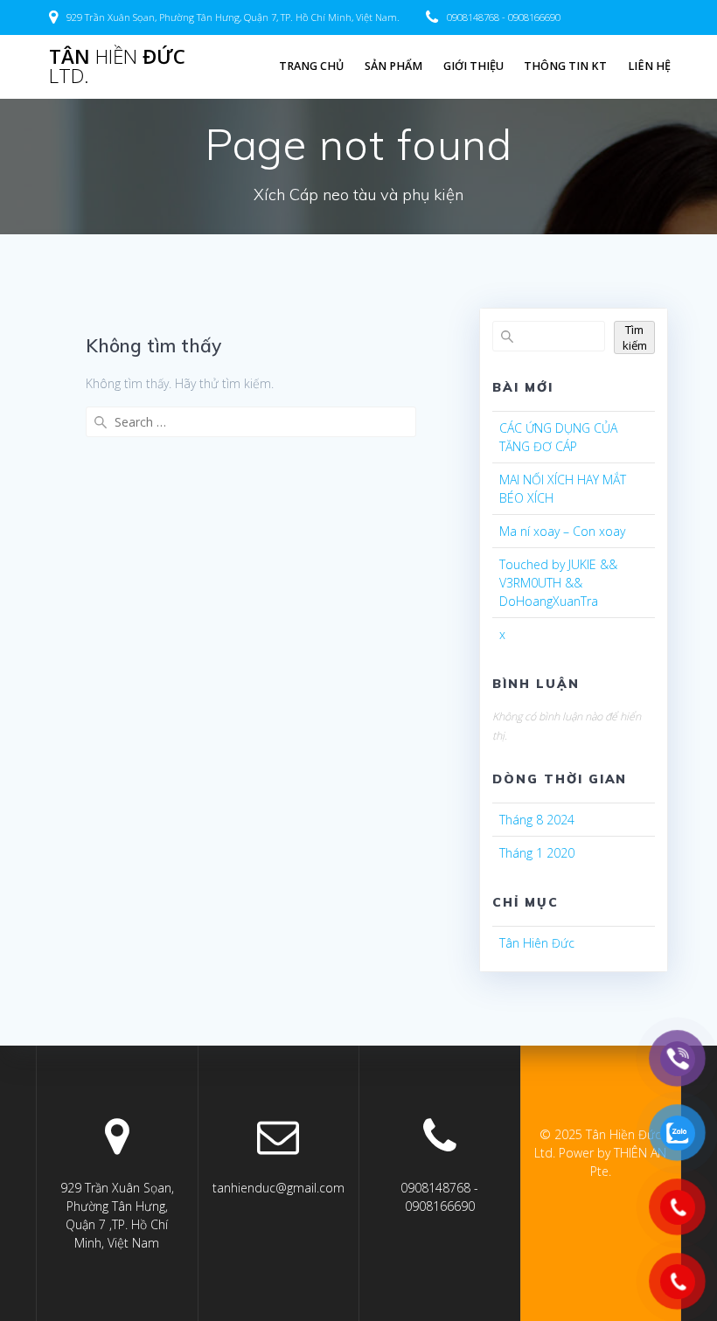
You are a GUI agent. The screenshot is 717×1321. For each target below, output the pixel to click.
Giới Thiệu (473, 66)
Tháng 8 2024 (536, 819)
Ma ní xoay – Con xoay (562, 531)
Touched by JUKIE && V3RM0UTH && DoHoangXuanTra (558, 582)
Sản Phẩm (393, 66)
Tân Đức (117, 67)
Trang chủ (311, 66)
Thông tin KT (565, 66)
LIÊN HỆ (649, 66)
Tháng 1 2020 (536, 853)
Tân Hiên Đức (536, 943)
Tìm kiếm (635, 337)
